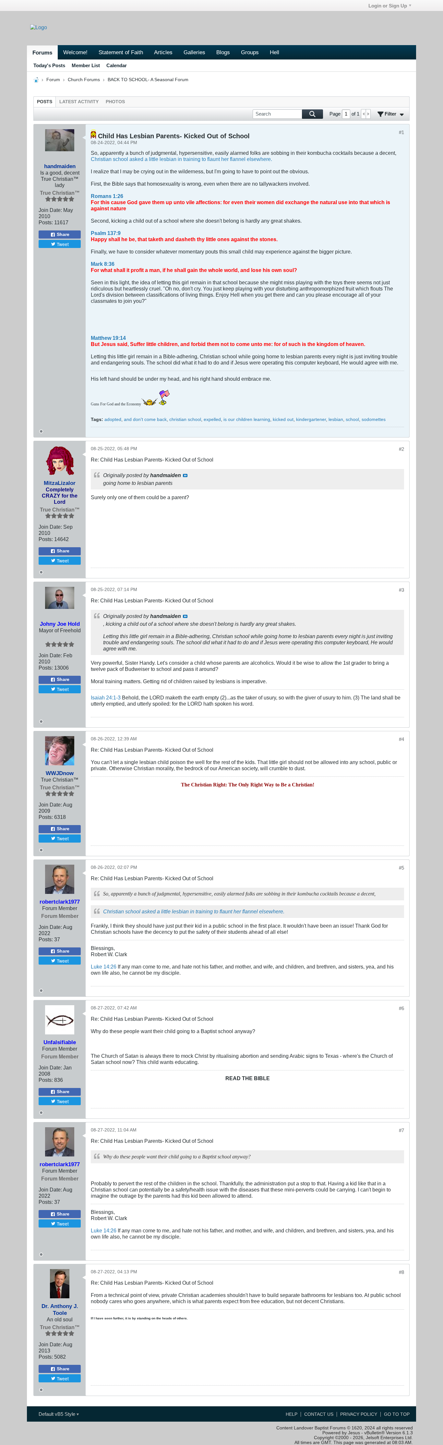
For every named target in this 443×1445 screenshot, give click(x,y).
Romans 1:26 (107, 196)
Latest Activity (79, 101)
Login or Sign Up (387, 5)
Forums (42, 52)
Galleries (194, 52)
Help (291, 1414)
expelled (212, 419)
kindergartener (311, 419)
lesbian (336, 419)
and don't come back (145, 419)
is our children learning (246, 419)
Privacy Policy (358, 1414)
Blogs (223, 52)
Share (63, 234)
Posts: (46, 222)
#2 (401, 449)
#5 (401, 868)
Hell (274, 52)
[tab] (44, 101)
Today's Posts (49, 65)
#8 (401, 1272)
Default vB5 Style (58, 1414)
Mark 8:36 (102, 264)
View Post (185, 475)
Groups (250, 52)
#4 (401, 739)
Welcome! (75, 52)
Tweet (63, 244)
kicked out (283, 419)
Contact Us (318, 1414)
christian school (185, 419)
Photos (115, 101)
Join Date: (50, 210)
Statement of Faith (121, 52)
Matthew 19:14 (108, 338)
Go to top (397, 1414)
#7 (401, 1130)
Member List (86, 65)
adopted (112, 419)
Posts (44, 101)
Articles (163, 52)
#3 (401, 590)
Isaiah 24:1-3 (106, 697)
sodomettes (374, 419)
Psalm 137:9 (106, 233)
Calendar (116, 65)
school (352, 419)
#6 (401, 1008)
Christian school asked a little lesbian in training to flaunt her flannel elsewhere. (181, 159)
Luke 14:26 (103, 967)
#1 (401, 132)
